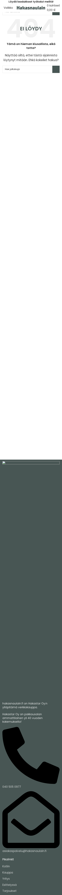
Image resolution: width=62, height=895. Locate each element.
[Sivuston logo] (31, 7)
